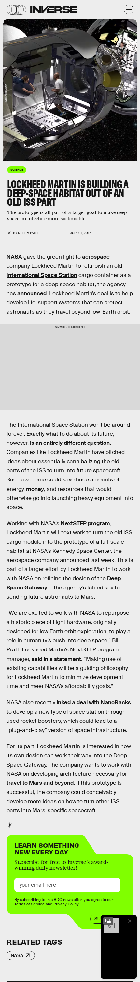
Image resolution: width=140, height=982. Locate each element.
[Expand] (108, 921)
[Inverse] (53, 9)
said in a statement (56, 659)
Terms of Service (29, 904)
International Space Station (42, 275)
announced (32, 293)
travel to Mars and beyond (40, 783)
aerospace (96, 256)
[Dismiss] (129, 921)
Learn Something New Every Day (46, 848)
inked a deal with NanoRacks (94, 702)
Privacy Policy (66, 904)
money (35, 489)
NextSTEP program (85, 523)
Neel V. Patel (28, 233)
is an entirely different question (70, 443)
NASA (14, 256)
